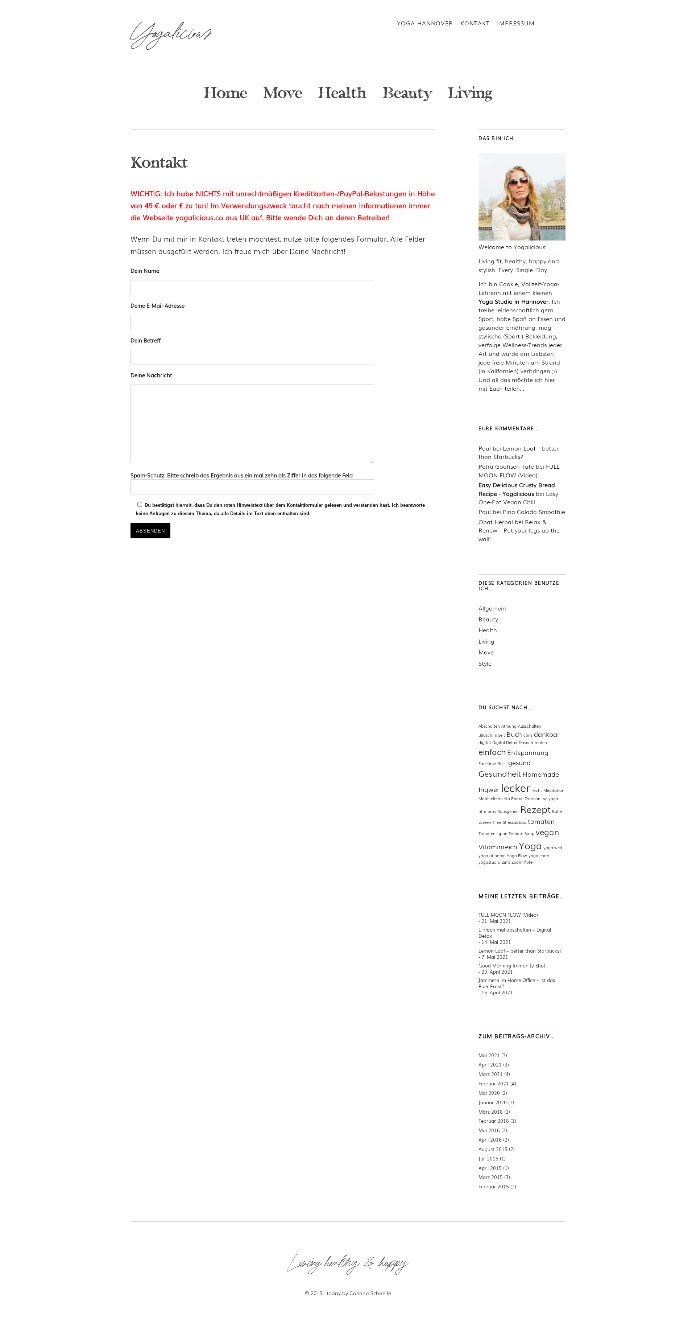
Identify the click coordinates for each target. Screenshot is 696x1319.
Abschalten (489, 726)
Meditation (553, 790)
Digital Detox (504, 742)
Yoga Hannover (425, 23)
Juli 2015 (488, 1158)
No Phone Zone (519, 798)
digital (484, 742)
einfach (492, 751)
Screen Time (489, 822)
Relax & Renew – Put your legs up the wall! (519, 530)
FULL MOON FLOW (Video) (518, 470)
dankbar (547, 734)
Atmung (509, 726)
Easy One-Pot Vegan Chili (518, 497)
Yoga (530, 845)
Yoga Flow (517, 855)
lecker (515, 787)
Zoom (516, 862)
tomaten (541, 821)
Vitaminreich (497, 846)
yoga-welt (552, 847)
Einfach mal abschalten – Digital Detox (514, 932)
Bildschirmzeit (491, 735)
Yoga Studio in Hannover (513, 301)
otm (482, 811)
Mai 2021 (489, 1055)
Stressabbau (514, 822)
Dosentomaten (533, 742)
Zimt (506, 862)
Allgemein (492, 608)
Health (342, 94)
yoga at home (491, 855)
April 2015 (490, 1167)
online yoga (546, 798)
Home (225, 94)
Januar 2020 (492, 1102)
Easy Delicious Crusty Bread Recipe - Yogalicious (516, 489)
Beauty (407, 94)
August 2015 (493, 1149)
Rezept (535, 809)
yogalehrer (539, 855)
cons (528, 735)
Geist (502, 763)
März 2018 (490, 1111)
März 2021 (490, 1074)
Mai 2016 (489, 1130)
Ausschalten (529, 726)
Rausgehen (508, 811)
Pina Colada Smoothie (534, 512)
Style (485, 663)
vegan (547, 832)
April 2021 (490, 1064)
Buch (514, 734)
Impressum (516, 23)
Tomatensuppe (492, 833)
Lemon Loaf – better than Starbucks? (518, 452)
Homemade (540, 773)
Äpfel (529, 862)
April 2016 (490, 1139)
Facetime (487, 763)
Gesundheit (499, 773)
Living (470, 94)
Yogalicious (171, 33)
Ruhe (557, 811)
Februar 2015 (493, 1186)
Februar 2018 (493, 1120)
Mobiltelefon (490, 798)
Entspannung (527, 752)
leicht (536, 790)
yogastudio (489, 862)
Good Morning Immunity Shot (512, 965)
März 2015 (490, 1177)
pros (492, 811)
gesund (519, 762)
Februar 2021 (493, 1083)
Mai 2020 (489, 1092)
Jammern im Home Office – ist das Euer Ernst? (516, 983)
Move (282, 94)
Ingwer (489, 789)
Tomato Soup (521, 833)
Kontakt (475, 23)
